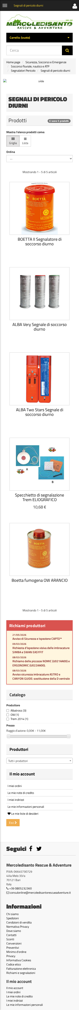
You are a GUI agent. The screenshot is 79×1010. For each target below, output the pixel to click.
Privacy (10, 956)
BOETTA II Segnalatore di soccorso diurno (40, 241)
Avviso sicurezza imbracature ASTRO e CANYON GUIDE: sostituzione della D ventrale (41, 676)
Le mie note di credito (21, 793)
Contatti (11, 935)
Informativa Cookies (18, 960)
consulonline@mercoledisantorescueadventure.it (40, 892)
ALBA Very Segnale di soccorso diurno (39, 326)
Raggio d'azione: (16, 731)
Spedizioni (12, 918)
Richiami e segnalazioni (20, 973)
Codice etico (13, 964)
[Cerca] (67, 50)
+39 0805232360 (20, 888)
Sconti (10, 939)
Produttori (18, 749)
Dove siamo (13, 931)
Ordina (10, 152)
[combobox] (39, 761)
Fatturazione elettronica (21, 968)
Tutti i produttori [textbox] (18, 761)
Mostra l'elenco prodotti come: (25, 132)
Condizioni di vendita (19, 922)
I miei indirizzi (16, 799)
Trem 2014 (19, 719)
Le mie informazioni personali (26, 806)
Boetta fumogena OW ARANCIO (40, 580)
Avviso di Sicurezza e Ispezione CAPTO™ (37, 638)
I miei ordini (15, 786)
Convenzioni (13, 943)
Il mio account (22, 774)
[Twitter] (39, 849)
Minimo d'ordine (16, 952)
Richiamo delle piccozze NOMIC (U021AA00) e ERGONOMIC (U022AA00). (41, 663)
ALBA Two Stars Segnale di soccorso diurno (39, 412)
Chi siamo (12, 914)
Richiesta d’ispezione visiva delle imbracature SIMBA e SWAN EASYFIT (41, 650)
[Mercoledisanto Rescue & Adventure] (39, 22)
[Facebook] (31, 849)
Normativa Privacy (17, 926)
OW (15, 714)
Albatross (18, 710)
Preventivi (12, 947)
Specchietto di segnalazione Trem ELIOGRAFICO (39, 497)
